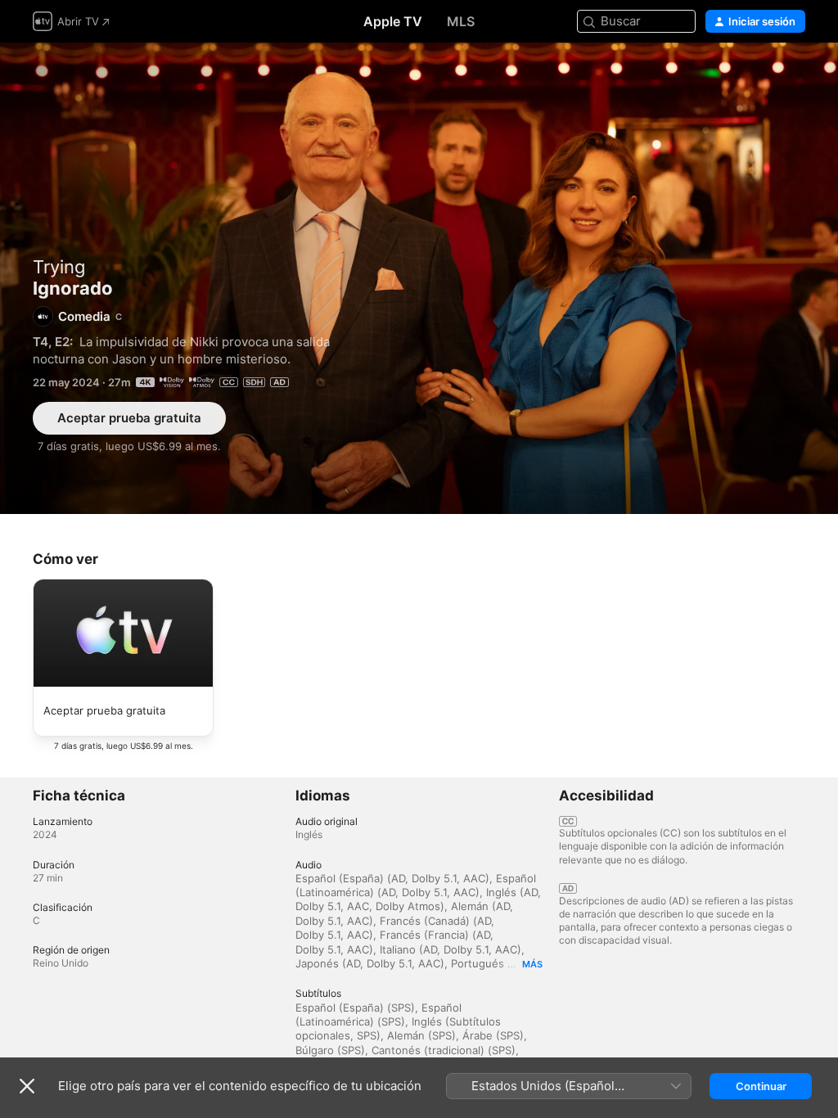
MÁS (532, 964)
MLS (461, 21)
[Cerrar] (27, 1086)
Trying (59, 266)
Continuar (761, 1086)
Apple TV (392, 21)
